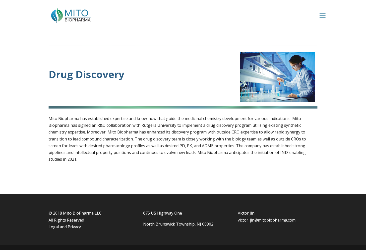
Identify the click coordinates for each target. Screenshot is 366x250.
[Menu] (322, 15)
